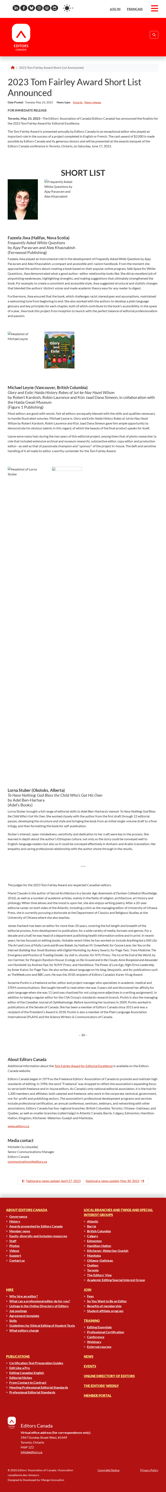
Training (92, 1320)
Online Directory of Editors (109, 1376)
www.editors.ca (18, 1126)
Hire (10, 1290)
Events (90, 1366)
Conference (95, 1337)
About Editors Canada (26, 1210)
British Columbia (99, 1231)
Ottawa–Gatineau (100, 1260)
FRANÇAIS (135, 9)
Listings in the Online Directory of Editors (39, 1306)
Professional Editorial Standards (32, 1392)
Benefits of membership (104, 1306)
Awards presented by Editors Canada (36, 1226)
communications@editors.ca (27, 1161)
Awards (78, 102)
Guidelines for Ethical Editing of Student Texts (42, 1325)
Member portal (97, 1395)
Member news (19, 1231)
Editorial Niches (20, 1377)
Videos (14, 1250)
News (88, 1356)
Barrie (91, 1226)
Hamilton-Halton (99, 1246)
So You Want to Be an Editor (107, 1301)
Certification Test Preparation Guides (36, 1363)
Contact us (17, 1260)
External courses (99, 1347)
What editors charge (24, 1330)
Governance (18, 1216)
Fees (90, 1296)
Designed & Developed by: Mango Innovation (36, 1480)
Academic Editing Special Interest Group (116, 1280)
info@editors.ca (31, 1452)
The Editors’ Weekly (101, 1386)
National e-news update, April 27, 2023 (53, 1181)
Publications (18, 1356)
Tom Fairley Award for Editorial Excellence (83, 1066)
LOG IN (115, 9)
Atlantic (92, 1221)
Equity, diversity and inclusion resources (38, 1236)
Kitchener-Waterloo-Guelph (107, 1250)
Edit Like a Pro (19, 1368)
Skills (13, 1320)
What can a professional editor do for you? (39, 1301)
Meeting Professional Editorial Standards (38, 1387)
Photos (14, 1246)
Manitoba (94, 1255)
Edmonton (94, 1241)
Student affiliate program (105, 1311)
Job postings (18, 1311)
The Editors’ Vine (99, 1275)
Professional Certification (105, 1332)
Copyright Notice (108, 1470)
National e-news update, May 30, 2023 (112, 1181)
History (14, 1221)
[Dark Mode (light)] (68, 8)
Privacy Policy (149, 1470)
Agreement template (24, 1316)
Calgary (92, 1236)
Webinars (94, 1342)
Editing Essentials (99, 1327)
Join (87, 1290)
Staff (12, 1241)
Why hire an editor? (23, 1296)
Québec (93, 1265)
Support (15, 1255)
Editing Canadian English (26, 1373)
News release (92, 102)
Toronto (93, 1270)
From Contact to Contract (27, 1382)
